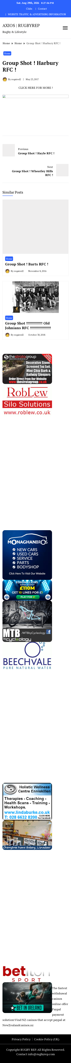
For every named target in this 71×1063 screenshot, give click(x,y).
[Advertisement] (27, 466)
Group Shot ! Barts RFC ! (26, 264)
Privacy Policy (21, 1039)
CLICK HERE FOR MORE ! (35, 88)
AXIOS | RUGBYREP (21, 25)
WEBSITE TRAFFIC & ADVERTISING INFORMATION (37, 14)
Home (7, 53)
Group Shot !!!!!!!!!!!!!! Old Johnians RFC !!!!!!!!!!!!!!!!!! (28, 325)
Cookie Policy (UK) (46, 1039)
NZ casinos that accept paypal (42, 1020)
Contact (42, 8)
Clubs (29, 8)
